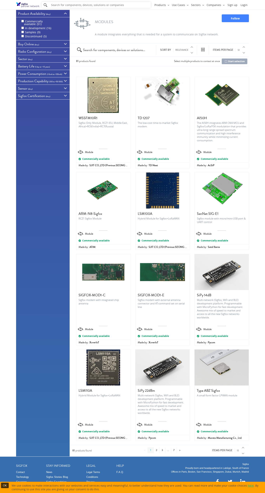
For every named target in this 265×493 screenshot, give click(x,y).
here (251, 485)
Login (244, 5)
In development (37, 28)
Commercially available (33, 22)
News (49, 472)
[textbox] (114, 50)
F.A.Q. (120, 472)
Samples (32, 32)
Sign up (232, 5)
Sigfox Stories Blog (57, 477)
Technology (22, 477)
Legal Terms (93, 472)
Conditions (92, 477)
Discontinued (35, 36)
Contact (20, 472)
